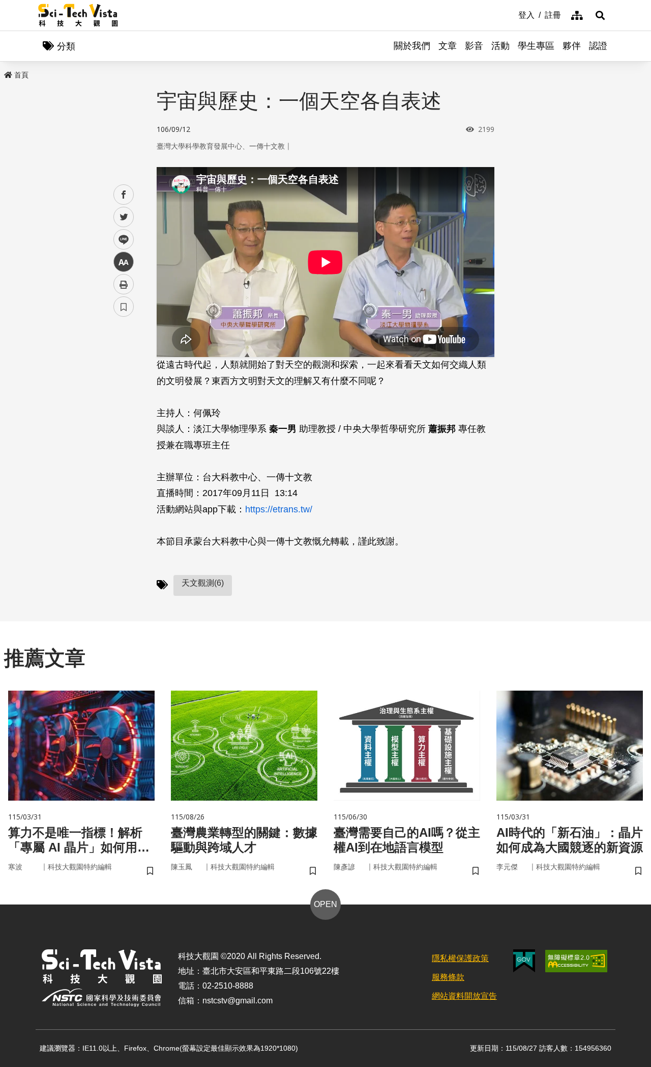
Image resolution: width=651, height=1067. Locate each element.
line (120, 239)
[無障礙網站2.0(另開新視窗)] (576, 961)
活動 (500, 46)
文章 (447, 46)
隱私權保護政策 (460, 958)
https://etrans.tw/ (278, 509)
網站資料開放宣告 (464, 996)
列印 (123, 284)
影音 (474, 46)
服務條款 (448, 977)
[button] (600, 15)
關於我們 (412, 46)
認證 (598, 46)
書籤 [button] (123, 306)
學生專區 (536, 46)
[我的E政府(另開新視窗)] (524, 960)
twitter (124, 217)
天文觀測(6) (203, 583)
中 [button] (124, 262)
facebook (124, 194)
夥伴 (572, 46)
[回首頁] (78, 15)
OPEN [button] (325, 904)
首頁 (21, 75)
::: (511, 14)
